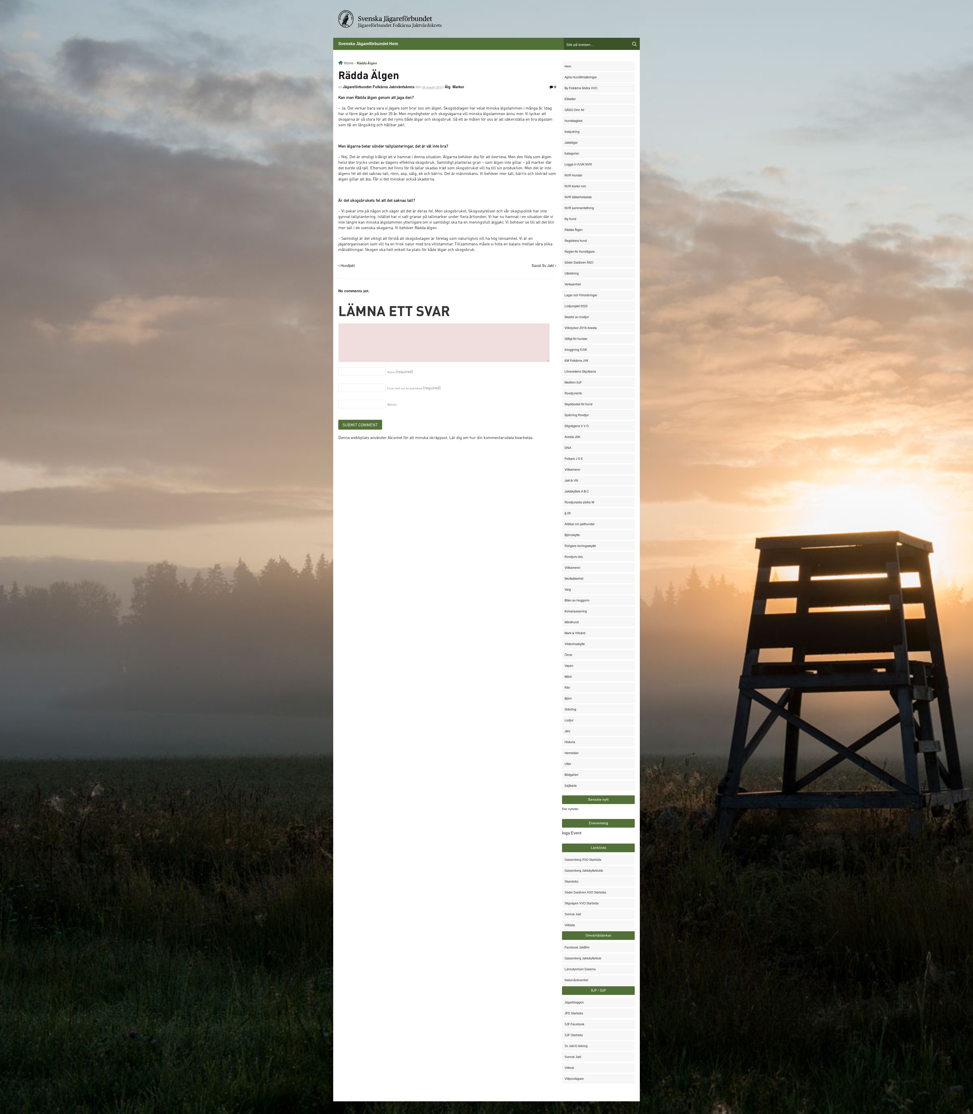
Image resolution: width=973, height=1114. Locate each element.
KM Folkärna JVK (576, 360)
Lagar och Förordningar (581, 295)
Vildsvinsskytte (575, 644)
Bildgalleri (571, 774)
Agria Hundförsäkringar (581, 77)
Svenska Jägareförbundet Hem (368, 44)
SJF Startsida (574, 1035)
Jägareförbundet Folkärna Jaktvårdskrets (400, 25)
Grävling (570, 709)
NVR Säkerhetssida (578, 197)
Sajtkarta (571, 785)
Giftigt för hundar (576, 338)
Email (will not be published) (414, 388)
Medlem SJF (573, 382)
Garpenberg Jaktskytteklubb (584, 870)
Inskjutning (572, 131)
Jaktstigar (571, 142)
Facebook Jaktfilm (577, 947)
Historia (570, 742)
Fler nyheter (570, 809)
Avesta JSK (572, 436)
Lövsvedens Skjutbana (580, 371)
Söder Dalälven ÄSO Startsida (585, 892)
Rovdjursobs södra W (579, 502)
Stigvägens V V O (577, 426)
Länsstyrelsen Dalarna (580, 969)
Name (400, 372)
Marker (458, 86)
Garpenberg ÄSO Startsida (583, 860)
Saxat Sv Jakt (543, 265)
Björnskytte (572, 535)
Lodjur (569, 720)
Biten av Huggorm (577, 600)
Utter (568, 763)
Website (392, 404)
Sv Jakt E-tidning (576, 1046)
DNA (568, 447)
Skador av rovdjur (577, 317)
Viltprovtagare (574, 1079)
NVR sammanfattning (579, 208)
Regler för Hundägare (580, 251)
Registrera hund (576, 240)
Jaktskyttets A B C (577, 491)
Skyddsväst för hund (578, 404)
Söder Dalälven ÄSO (579, 262)
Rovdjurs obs (574, 556)
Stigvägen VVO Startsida (581, 903)
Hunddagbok (574, 120)
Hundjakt (347, 265)
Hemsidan (572, 753)
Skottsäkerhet (574, 578)
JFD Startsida (574, 1013)
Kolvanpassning (576, 611)
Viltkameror (572, 469)
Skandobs (571, 881)
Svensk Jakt (573, 914)
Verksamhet (573, 284)
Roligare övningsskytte (580, 545)
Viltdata (570, 925)
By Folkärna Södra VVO (581, 88)
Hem (568, 66)
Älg (448, 86)
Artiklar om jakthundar (580, 524)
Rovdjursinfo (573, 393)
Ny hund (570, 218)
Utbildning (572, 273)
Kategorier (572, 153)
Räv (567, 687)
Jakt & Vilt (571, 480)
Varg (568, 589)
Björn (568, 698)
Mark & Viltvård (575, 633)
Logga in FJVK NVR (578, 164)
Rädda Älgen (574, 229)
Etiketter (570, 99)
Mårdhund (572, 622)
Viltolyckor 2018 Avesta (581, 327)
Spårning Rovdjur (577, 415)
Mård (568, 676)
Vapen (569, 665)
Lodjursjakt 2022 (576, 306)
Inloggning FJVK (576, 349)
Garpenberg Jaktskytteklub (583, 958)
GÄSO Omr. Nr (574, 109)
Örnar (568, 654)
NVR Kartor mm (575, 186)
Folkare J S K (574, 458)
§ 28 (568, 513)
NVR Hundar (573, 175)
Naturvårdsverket (576, 980)
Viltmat (569, 1068)
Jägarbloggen (574, 1002)
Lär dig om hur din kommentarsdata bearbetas (491, 437)
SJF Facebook (574, 1024)
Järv (567, 731)
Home (348, 63)
